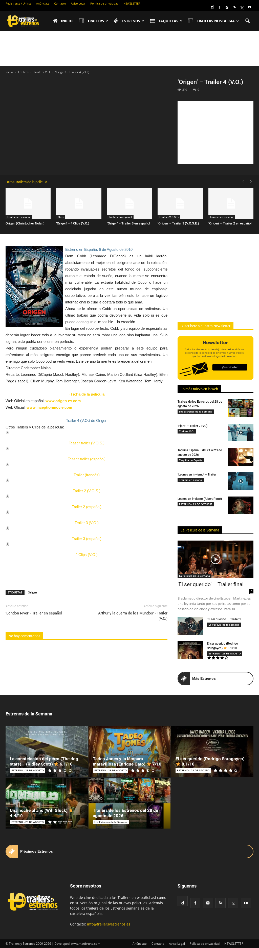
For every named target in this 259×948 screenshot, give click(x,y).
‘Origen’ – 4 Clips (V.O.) (72, 223)
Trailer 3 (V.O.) (87, 523)
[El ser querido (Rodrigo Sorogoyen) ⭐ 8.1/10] (190, 650)
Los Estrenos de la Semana (195, 411)
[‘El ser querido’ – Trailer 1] (190, 626)
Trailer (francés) (87, 475)
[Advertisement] (129, 48)
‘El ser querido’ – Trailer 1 (224, 619)
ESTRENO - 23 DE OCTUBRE (195, 504)
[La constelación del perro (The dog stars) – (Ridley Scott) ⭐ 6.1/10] (47, 751)
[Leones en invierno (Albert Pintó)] (240, 505)
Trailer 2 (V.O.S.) (86, 491)
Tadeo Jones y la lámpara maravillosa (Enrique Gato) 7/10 (127, 761)
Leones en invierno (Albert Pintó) (200, 499)
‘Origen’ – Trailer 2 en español (229, 223)
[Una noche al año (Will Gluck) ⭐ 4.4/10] (47, 803)
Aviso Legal (78, 3)
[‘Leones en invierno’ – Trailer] (240, 481)
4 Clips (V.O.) (86, 554)
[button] (247, 21)
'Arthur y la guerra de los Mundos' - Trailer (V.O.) (132, 616)
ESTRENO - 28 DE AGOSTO (224, 653)
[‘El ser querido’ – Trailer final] (215, 559)
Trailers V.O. (186, 431)
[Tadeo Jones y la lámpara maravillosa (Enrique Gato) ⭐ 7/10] (130, 751)
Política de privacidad (104, 3)
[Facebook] (219, 7)
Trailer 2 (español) (86, 507)
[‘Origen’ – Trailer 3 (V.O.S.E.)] (180, 203)
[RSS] (234, 7)
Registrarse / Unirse (18, 3)
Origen (32, 592)
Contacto (60, 3)
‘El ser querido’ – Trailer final (211, 584)
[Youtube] (249, 7)
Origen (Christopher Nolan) (25, 223)
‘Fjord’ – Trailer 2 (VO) (192, 426)
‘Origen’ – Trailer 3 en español (128, 223)
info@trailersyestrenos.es (108, 924)
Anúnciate (42, 3)
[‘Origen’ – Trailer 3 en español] (129, 203)
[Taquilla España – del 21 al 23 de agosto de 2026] (240, 457)
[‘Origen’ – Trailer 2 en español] (230, 203)
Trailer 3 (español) (86, 539)
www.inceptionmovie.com (49, 407)
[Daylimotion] (211, 5)
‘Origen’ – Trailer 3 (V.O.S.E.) (178, 223)
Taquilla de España (190, 460)
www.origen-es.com (63, 401)
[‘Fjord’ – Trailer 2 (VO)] (240, 432)
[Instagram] (227, 7)
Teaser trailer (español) (86, 459)
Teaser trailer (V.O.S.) (86, 443)
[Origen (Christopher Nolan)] (28, 203)
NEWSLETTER (131, 3)
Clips (60, 217)
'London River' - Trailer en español (34, 613)
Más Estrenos (204, 678)
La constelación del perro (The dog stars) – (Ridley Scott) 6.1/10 (44, 761)
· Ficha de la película (86, 394)
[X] (242, 7)
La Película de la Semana (200, 530)
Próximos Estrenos (36, 851)
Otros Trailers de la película (26, 182)
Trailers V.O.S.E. (169, 217)
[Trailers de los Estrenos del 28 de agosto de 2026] (240, 408)
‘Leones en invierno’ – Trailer (197, 474)
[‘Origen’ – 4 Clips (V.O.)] (78, 203)
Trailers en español (19, 217)
